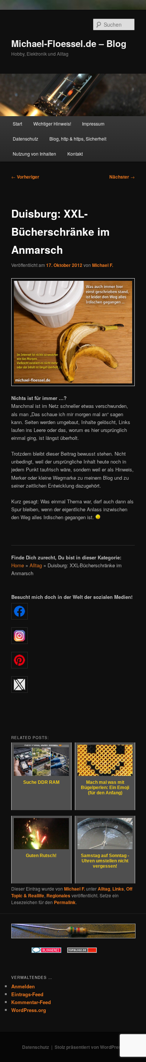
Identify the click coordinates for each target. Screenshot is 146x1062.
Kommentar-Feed (31, 1002)
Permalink (65, 902)
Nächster (122, 176)
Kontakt (75, 153)
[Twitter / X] (73, 684)
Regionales (58, 895)
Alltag (36, 565)
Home (17, 565)
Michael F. (102, 265)
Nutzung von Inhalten (34, 153)
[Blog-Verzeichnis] (46, 951)
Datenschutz (25, 138)
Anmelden (23, 986)
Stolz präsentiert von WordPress (89, 1047)
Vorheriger (25, 176)
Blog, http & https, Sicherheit (77, 138)
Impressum (93, 123)
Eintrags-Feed (27, 994)
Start (17, 123)
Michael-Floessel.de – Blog (69, 43)
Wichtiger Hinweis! (52, 123)
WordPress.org (28, 1010)
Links (118, 888)
